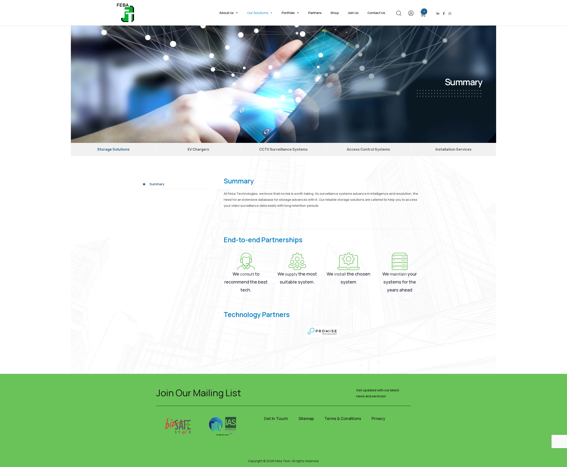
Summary (157, 184)
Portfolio (288, 12)
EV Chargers (198, 149)
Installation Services (453, 149)
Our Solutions (257, 12)
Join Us (353, 12)
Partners (315, 12)
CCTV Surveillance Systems (283, 149)
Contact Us (376, 12)
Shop (334, 12)
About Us (226, 12)
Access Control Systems (368, 149)
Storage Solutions (113, 149)
